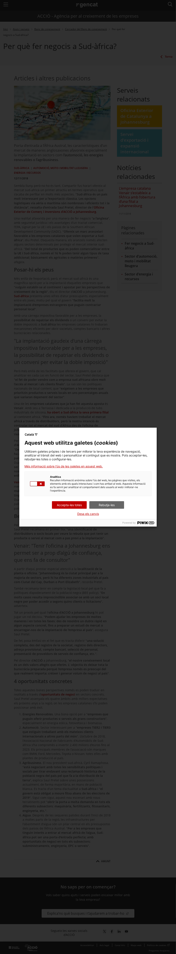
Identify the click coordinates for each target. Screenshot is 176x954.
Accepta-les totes (69, 505)
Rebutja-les (107, 505)
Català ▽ (31, 434)
